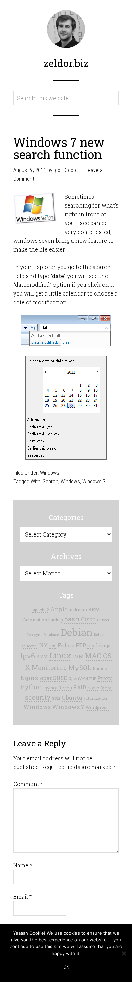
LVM (78, 656)
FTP (81, 645)
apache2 (40, 609)
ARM (94, 610)
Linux (60, 655)
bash (72, 619)
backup (55, 620)
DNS (52, 645)
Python (32, 687)
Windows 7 (94, 481)
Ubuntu (72, 697)
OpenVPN (78, 678)
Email (22, 896)
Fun (90, 645)
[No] (123, 953)
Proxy (104, 678)
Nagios (100, 668)
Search (50, 481)
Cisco (88, 619)
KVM (42, 657)
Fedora (66, 645)
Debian (76, 632)
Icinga (102, 645)
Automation (35, 620)
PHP (92, 678)
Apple (58, 609)
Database (51, 634)
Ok (66, 967)
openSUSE (53, 677)
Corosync (34, 634)
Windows (49, 473)
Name (22, 865)
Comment (28, 783)
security (38, 697)
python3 (53, 687)
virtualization (95, 698)
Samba (106, 687)
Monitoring (49, 667)
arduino (78, 610)
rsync (93, 687)
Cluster (103, 620)
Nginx (29, 678)
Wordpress (97, 707)
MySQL (79, 667)
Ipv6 (27, 655)
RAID (79, 687)
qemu (67, 687)
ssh (56, 698)
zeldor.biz (66, 63)
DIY (43, 645)
